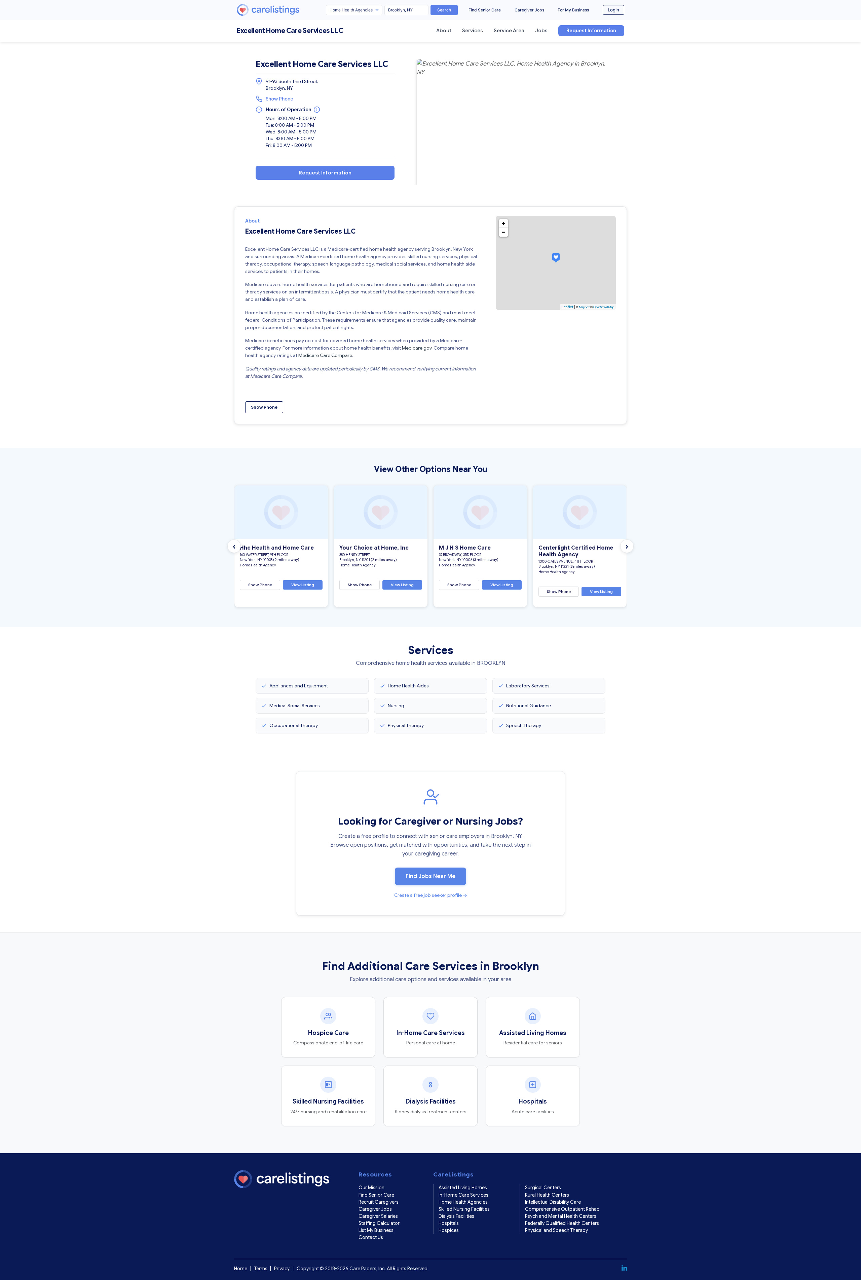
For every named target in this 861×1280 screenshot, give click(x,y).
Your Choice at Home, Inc (374, 548)
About (443, 31)
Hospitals (449, 1223)
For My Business (573, 9)
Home (240, 1269)
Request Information (591, 31)
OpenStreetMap (603, 307)
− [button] (504, 232)
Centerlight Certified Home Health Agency (575, 551)
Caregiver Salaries (378, 1216)
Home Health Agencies (463, 1202)
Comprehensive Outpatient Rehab (562, 1209)
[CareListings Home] (287, 10)
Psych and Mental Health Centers (560, 1216)
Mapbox (584, 307)
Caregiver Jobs (529, 9)
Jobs (541, 31)
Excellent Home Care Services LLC (290, 31)
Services (472, 31)
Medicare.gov (417, 348)
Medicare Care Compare (325, 355)
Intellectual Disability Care (553, 1202)
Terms (260, 1269)
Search (444, 9)
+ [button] (504, 223)
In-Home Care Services (463, 1195)
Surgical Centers (543, 1188)
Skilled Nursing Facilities (464, 1209)
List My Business (376, 1230)
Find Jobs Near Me (430, 876)
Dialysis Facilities (456, 1216)
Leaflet (567, 307)
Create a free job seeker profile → (430, 895)
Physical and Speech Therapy (556, 1230)
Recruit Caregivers (379, 1202)
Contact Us (371, 1237)
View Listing (302, 584)
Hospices (449, 1230)
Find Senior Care (485, 9)
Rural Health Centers (547, 1195)
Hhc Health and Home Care (277, 548)
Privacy (282, 1269)
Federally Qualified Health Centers (562, 1223)
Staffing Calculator (379, 1223)
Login (613, 9)
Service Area (509, 31)
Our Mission (371, 1188)
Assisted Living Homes (463, 1188)
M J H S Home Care (465, 548)
